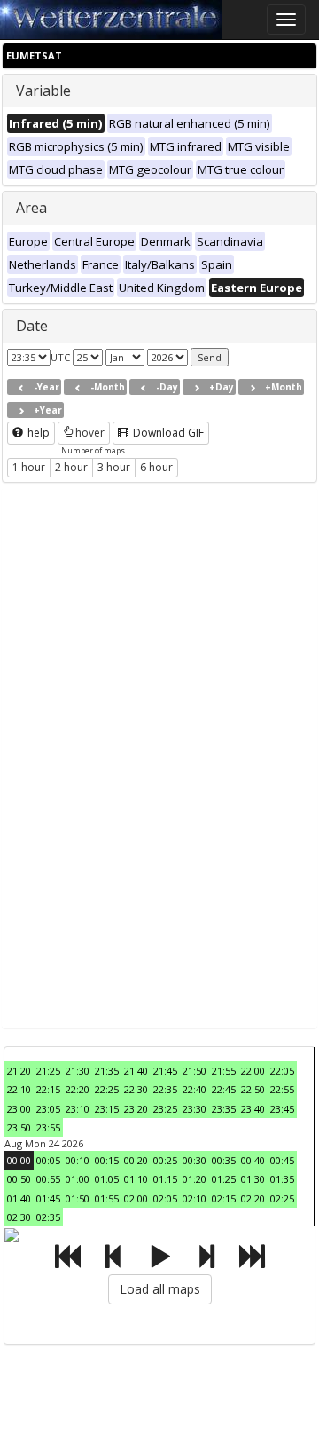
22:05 (282, 1070)
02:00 (136, 1198)
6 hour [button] (156, 467)
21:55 (224, 1070)
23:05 (48, 1108)
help (37, 432)
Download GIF (167, 432)
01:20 (194, 1179)
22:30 (136, 1089)
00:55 (48, 1179)
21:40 (136, 1070)
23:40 (253, 1108)
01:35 (282, 1179)
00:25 (165, 1160)
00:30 (194, 1160)
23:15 (107, 1108)
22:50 (253, 1089)
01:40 (19, 1198)
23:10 (77, 1108)
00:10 (77, 1160)
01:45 (48, 1198)
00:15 (107, 1160)
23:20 (136, 1108)
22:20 (77, 1089)
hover (90, 432)
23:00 (19, 1108)
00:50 (19, 1179)
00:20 (136, 1160)
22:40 (194, 1089)
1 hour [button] (28, 467)
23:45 (282, 1108)
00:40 (253, 1160)
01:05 (107, 1179)
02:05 (165, 1198)
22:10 (19, 1089)
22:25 (107, 1089)
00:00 (19, 1160)
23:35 (224, 1108)
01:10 (136, 1179)
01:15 (165, 1179)
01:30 (253, 1179)
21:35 (107, 1070)
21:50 (194, 1070)
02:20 (253, 1198)
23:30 (194, 1108)
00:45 (282, 1160)
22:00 (253, 1070)
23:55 (48, 1127)
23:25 (165, 1108)
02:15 (224, 1198)
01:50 (77, 1198)
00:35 (224, 1160)
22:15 (48, 1089)
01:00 (77, 1179)
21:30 (77, 1070)
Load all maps (160, 1288)
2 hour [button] (71, 467)
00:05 (48, 1160)
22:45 (224, 1089)
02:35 (48, 1217)
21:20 (19, 1070)
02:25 (282, 1198)
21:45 (165, 1070)
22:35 (165, 1089)
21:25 (48, 1070)
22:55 (282, 1089)
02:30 (19, 1217)
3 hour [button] (113, 467)
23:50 (19, 1127)
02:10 (194, 1198)
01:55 (107, 1198)
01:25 (224, 1179)
